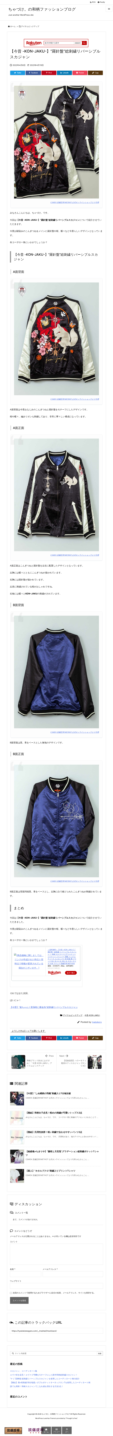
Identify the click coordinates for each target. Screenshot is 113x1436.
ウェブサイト (15, 1281)
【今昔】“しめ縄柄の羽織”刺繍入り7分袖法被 (48, 1093)
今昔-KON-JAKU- (92, 1015)
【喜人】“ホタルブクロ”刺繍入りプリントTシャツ (50, 1170)
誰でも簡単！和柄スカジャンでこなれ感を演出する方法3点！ (36, 1386)
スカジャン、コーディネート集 (23, 1371)
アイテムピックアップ (30, 26)
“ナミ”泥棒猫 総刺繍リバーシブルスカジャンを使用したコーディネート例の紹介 (45, 1378)
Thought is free (71, 1418)
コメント (14, 1241)
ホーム (13, 26)
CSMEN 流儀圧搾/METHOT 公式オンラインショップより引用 (74, 202)
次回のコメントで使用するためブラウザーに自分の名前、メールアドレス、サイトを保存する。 (54, 1293)
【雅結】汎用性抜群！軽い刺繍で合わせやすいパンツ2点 (54, 1132)
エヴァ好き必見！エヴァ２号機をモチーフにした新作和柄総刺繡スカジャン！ (44, 1375)
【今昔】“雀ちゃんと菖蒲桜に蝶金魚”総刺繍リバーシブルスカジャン (44, 1007)
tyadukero (97, 1022)
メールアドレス (50, 1269)
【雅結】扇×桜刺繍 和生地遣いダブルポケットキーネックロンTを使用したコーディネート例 (50, 1382)
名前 (12, 1269)
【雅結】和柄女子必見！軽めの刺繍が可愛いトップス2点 (54, 1112)
